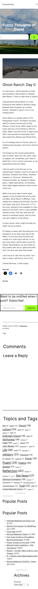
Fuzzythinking (8, 4)
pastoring (19, 459)
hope (7, 443)
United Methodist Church (14, 489)
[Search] (34, 37)
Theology (18, 482)
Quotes (8, 466)
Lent (31, 446)
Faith (29, 436)
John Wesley (11, 446)
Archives (17, 582)
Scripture (6, 476)
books (14, 426)
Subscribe (31, 308)
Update (31, 489)
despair (6, 433)
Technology (8, 482)
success (29, 479)
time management (29, 482)
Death (21, 430)
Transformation (10, 486)
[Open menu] (36, 4)
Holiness (24, 440)
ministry (11, 454)
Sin (13, 476)
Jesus (24, 443)
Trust (24, 485)
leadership (24, 446)
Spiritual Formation (14, 479)
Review (28, 471)
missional (26, 455)
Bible (5, 426)
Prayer (31, 458)
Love (17, 450)
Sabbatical (23, 326)
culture (9, 429)
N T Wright (8, 459)
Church (25, 425)
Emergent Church (14, 436)
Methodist (26, 450)
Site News (25, 475)
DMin (13, 433)
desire (28, 430)
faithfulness (11, 439)
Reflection (13, 471)
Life (8, 450)
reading (18, 467)
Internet (16, 443)
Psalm (10, 462)
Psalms (24, 463)
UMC (34, 486)
